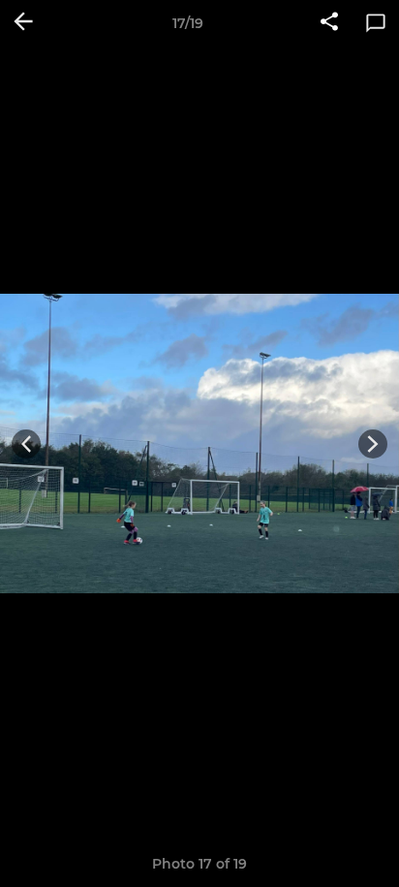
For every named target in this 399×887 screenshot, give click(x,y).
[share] (329, 23)
